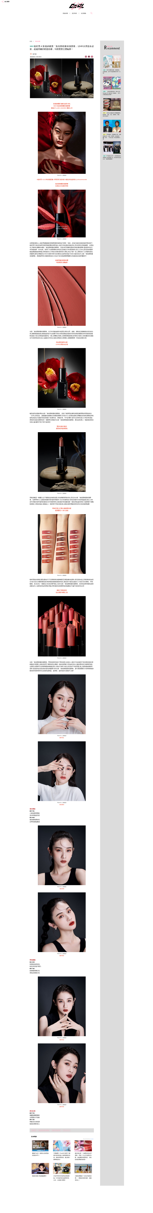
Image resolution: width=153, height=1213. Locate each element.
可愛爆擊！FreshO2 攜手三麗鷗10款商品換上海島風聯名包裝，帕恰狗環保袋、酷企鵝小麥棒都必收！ (61, 1156)
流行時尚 (74, 13)
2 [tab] (57, 95)
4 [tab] (62, 95)
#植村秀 (34, 1130)
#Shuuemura (66, 1130)
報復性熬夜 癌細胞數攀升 (39, 1176)
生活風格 (83, 13)
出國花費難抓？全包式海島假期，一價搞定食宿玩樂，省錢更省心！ (83, 1178)
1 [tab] (55, 95)
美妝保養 (65, 13)
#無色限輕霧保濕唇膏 (44, 1130)
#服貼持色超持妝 (56, 1130)
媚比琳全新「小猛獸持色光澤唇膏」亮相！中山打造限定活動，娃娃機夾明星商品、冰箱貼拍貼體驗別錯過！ (83, 1156)
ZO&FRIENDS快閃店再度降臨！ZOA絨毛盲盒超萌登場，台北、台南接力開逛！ (61, 1178)
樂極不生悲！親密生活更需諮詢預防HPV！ (40, 1154)
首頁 (31, 41)
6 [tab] (67, 95)
